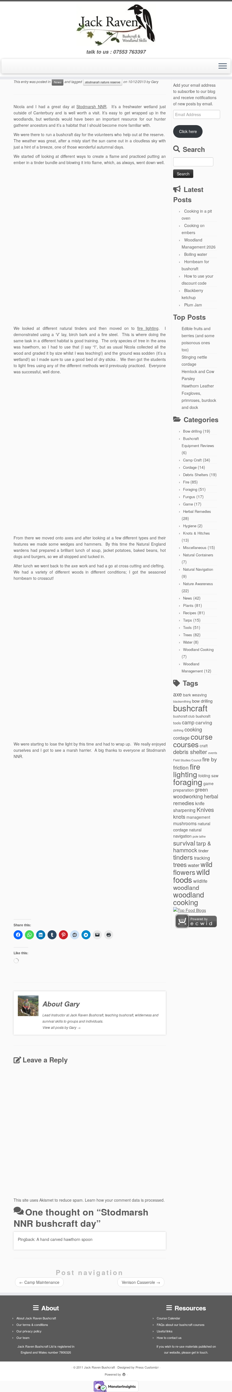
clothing (178, 730)
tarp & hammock (192, 846)
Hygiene (189, 525)
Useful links (165, 1331)
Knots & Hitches (196, 533)
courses (186, 744)
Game (188, 504)
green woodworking (190, 793)
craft (204, 745)
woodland (186, 887)
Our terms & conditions (32, 1324)
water (193, 864)
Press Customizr (147, 1367)
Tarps (187, 620)
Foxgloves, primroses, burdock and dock (199, 400)
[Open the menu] (222, 66)
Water (187, 642)
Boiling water (195, 254)
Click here (188, 131)
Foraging (190, 489)
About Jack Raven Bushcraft (36, 1318)
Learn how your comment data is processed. (125, 1200)
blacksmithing (182, 701)
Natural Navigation (198, 569)
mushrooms (185, 823)
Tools (187, 627)
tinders (183, 857)
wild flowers (192, 868)
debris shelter (190, 752)
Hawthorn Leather (198, 386)
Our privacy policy (29, 1331)
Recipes (189, 612)
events (212, 753)
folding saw (208, 775)
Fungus (189, 496)
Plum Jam (193, 305)
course (201, 736)
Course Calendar (168, 1318)
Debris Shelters (195, 474)
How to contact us (169, 1337)
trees (180, 864)
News (57, 82)
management (198, 817)
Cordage (190, 467)
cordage (181, 737)
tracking (202, 857)
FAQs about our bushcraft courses (181, 1324)
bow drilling (202, 701)
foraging (187, 781)
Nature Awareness (198, 583)
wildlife (200, 880)
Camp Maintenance (39, 1282)
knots (179, 816)
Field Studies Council (187, 760)
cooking (193, 729)
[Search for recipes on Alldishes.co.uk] (189, 909)
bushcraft (190, 708)
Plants (188, 605)
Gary (154, 81)
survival (184, 842)
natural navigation (187, 833)
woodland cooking (188, 898)
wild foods (191, 875)
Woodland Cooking (198, 649)
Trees (187, 634)
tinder (203, 850)
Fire (186, 482)
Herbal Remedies (197, 511)
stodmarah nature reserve (102, 82)
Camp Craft (192, 460)
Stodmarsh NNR (91, 106)
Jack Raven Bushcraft (99, 1367)
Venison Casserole (141, 1282)
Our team (22, 1337)
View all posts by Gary (61, 1027)
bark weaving (195, 695)
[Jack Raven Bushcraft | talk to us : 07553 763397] (116, 25)
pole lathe (199, 836)
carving (204, 722)
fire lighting (147, 328)
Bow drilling (192, 431)
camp (188, 722)
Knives (205, 809)
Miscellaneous (195, 547)
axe (177, 694)
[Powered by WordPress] (124, 1373)
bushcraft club (184, 716)
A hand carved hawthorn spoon (64, 1239)
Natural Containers (198, 554)
